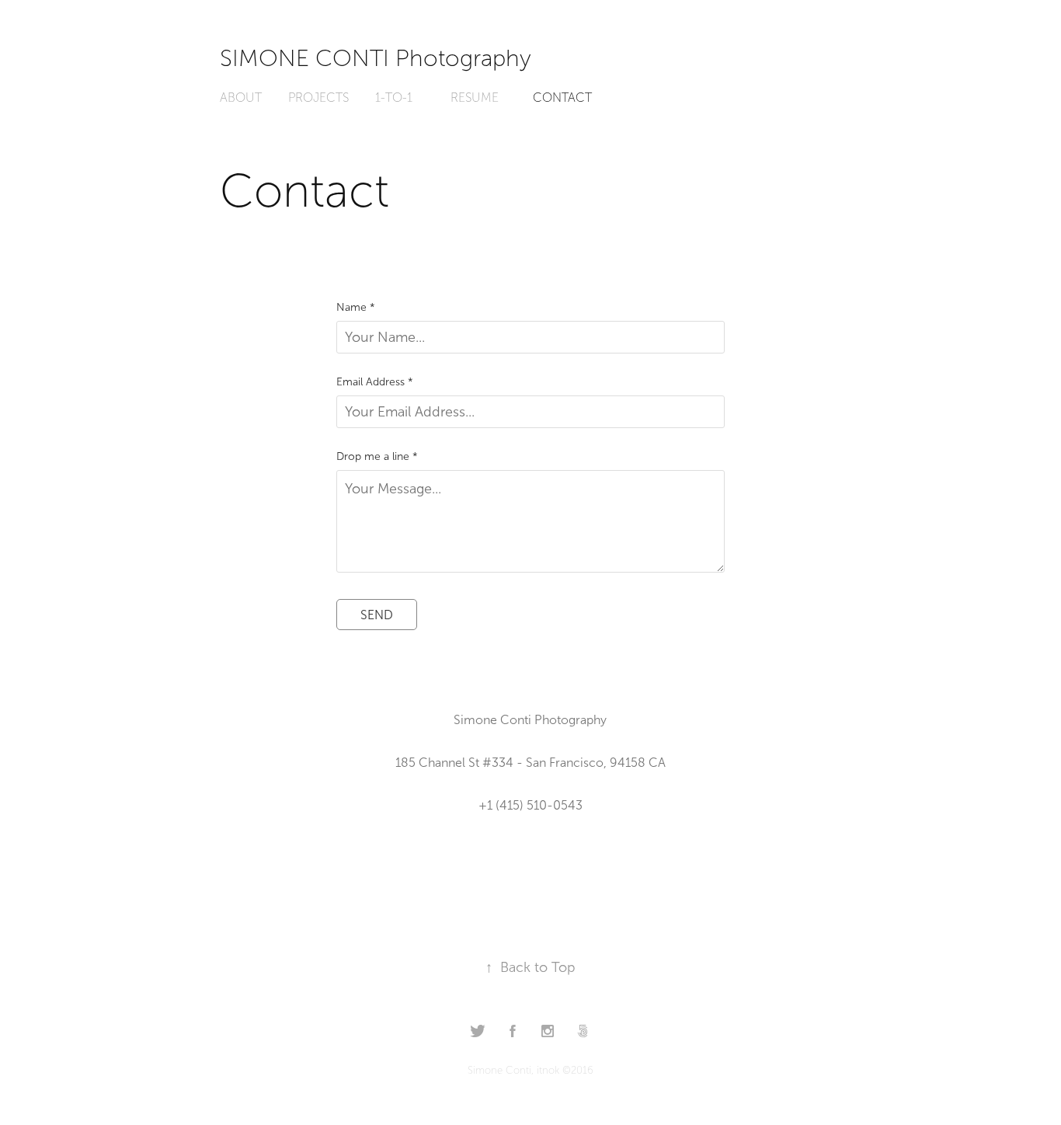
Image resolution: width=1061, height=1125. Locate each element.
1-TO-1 (393, 97)
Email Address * (374, 382)
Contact (562, 97)
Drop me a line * (377, 456)
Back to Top (530, 967)
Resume (474, 97)
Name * (355, 307)
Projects (318, 97)
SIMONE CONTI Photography (375, 58)
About (241, 97)
